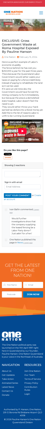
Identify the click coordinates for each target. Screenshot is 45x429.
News (20, 242)
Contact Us (7, 391)
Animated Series (10, 383)
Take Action (8, 379)
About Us (6, 371)
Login (27, 394)
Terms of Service (32, 379)
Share (8, 157)
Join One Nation (32, 371)
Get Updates (8, 375)
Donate (5, 395)
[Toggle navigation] (41, 13)
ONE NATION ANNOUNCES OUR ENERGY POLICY (22, 2)
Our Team (29, 375)
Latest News (8, 387)
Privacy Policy (31, 383)
